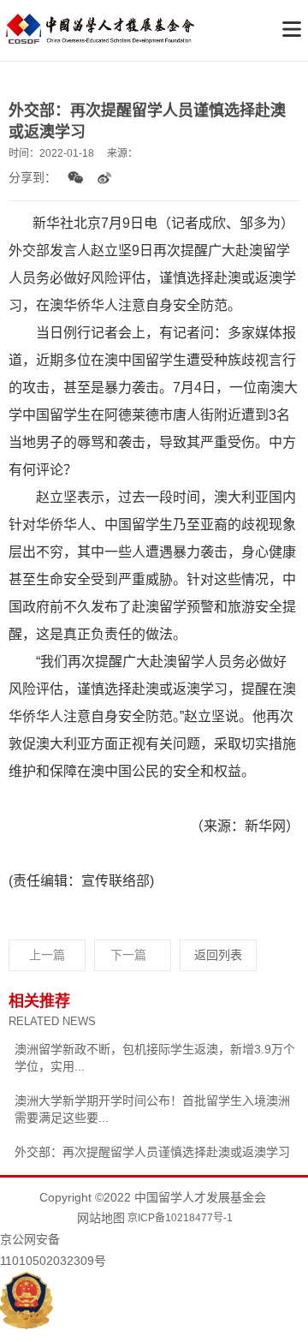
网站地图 (101, 1218)
